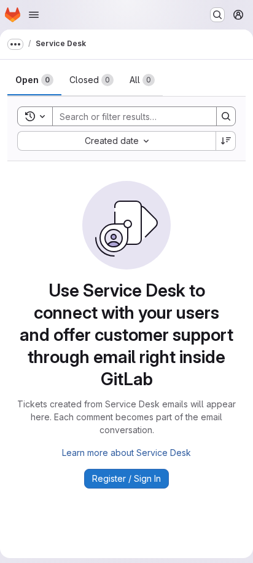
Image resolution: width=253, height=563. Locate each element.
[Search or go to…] (217, 14)
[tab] (34, 80)
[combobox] (116, 141)
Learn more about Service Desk (126, 452)
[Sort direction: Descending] (226, 141)
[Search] (226, 116)
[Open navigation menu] (34, 15)
